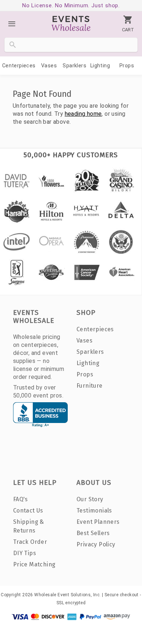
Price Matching (34, 564)
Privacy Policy (95, 544)
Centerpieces (19, 65)
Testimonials (94, 510)
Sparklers (74, 65)
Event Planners (98, 521)
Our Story (89, 499)
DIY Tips (24, 553)
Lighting (100, 65)
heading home (83, 113)
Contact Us (28, 510)
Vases (49, 65)
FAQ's (20, 499)
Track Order (30, 541)
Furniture (89, 385)
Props (126, 65)
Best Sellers (93, 533)
